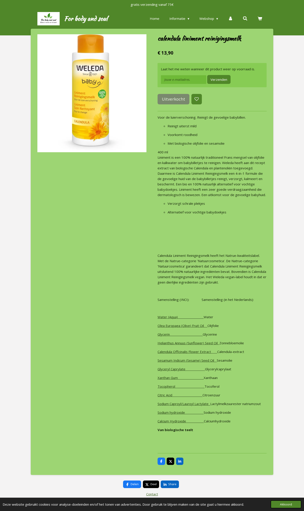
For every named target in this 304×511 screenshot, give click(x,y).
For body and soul (85, 18)
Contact (152, 494)
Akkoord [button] (286, 504)
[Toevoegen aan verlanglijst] (196, 99)
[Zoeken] (245, 18)
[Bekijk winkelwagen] (260, 18)
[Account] (230, 18)
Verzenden (219, 79)
